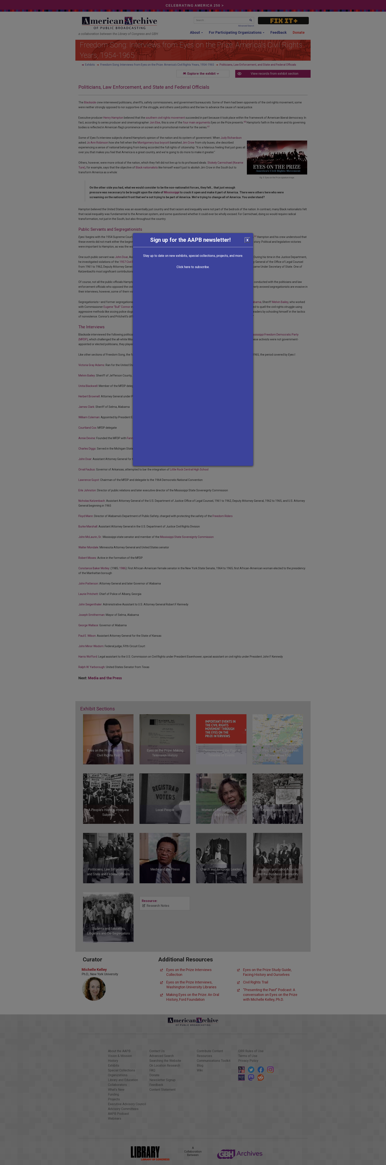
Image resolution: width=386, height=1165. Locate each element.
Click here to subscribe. (193, 267)
